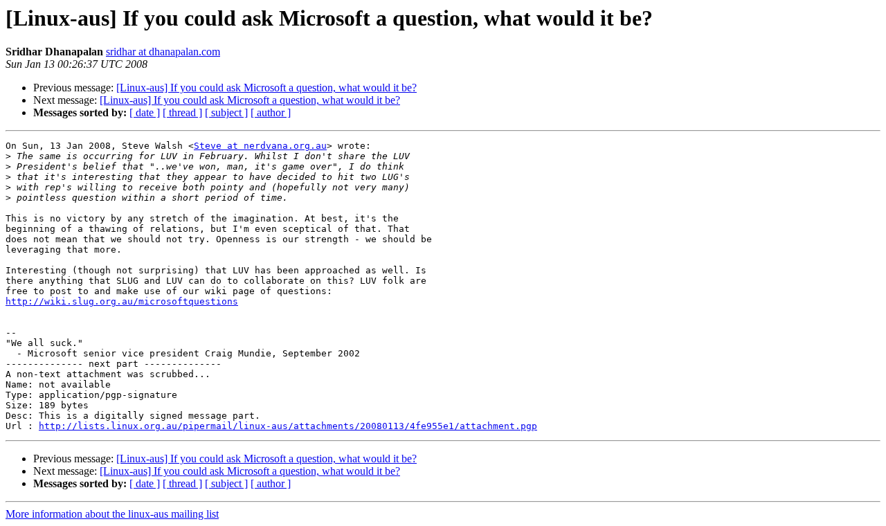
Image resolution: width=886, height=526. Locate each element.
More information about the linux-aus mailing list (112, 514)
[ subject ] (226, 112)
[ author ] (271, 112)
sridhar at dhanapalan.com (163, 51)
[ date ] (144, 112)
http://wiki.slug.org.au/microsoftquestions (122, 301)
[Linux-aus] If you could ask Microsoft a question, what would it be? (266, 87)
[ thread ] (182, 112)
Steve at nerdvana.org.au (260, 145)
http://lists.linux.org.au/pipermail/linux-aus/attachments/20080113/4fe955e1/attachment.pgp (288, 426)
